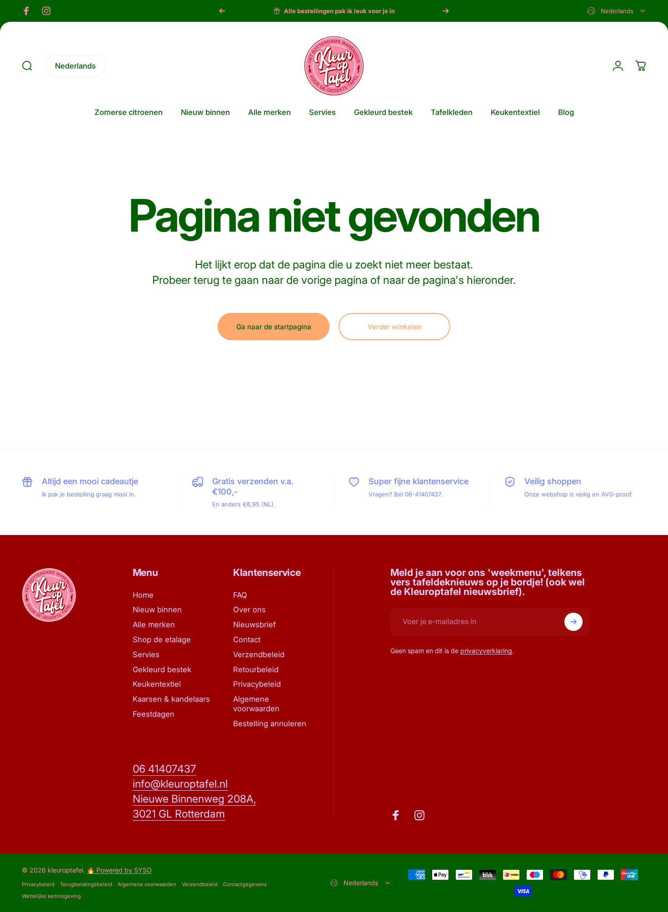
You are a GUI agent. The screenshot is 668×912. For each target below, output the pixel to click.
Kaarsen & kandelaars (171, 699)
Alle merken (154, 624)
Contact (246, 639)
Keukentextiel (157, 684)
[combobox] (616, 11)
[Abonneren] (573, 622)
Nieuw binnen (157, 609)
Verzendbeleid (258, 654)
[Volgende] (446, 11)
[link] (164, 769)
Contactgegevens (245, 884)
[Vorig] (222, 11)
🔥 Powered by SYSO (119, 870)
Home (143, 595)
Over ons (249, 609)
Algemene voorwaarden (256, 703)
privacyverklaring (486, 650)
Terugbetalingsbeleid (86, 884)
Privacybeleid (257, 684)
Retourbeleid (256, 669)
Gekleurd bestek (162, 669)
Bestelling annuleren (269, 723)
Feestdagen (153, 714)
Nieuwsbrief (254, 624)
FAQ (240, 595)
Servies (146, 654)
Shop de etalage (162, 639)
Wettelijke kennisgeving (51, 896)
